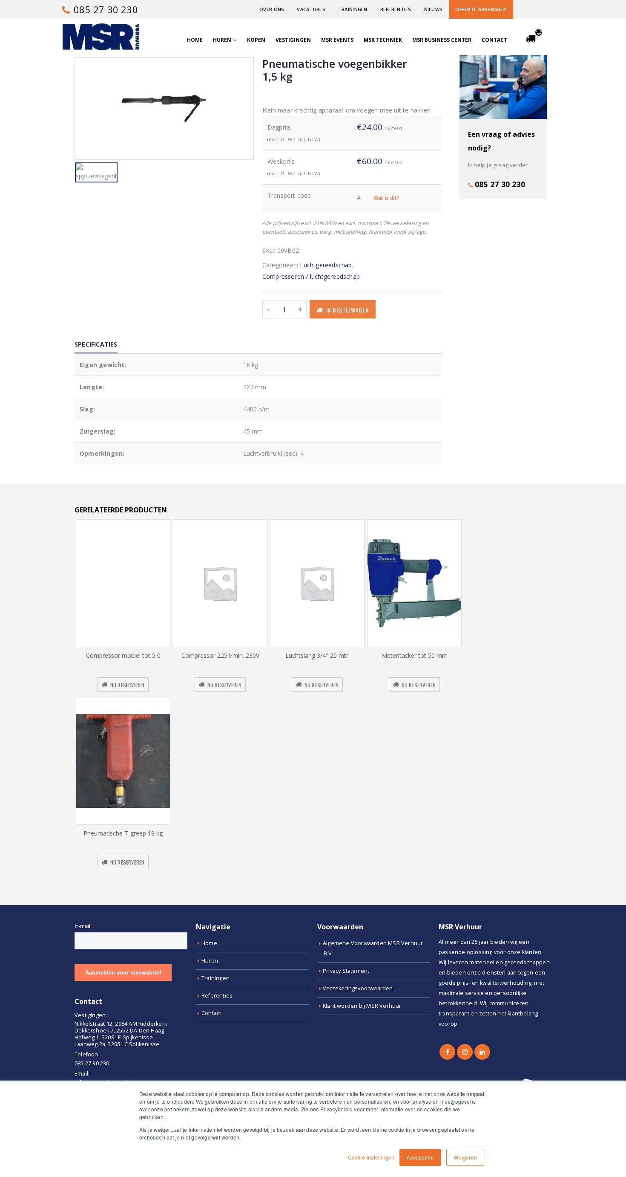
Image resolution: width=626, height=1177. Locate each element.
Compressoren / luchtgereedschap (311, 276)
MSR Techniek (383, 39)
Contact (494, 39)
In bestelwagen (347, 309)
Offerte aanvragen (481, 9)
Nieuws (433, 9)
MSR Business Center (441, 39)
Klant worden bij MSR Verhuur (362, 1005)
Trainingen (353, 9)
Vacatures (311, 9)
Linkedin (482, 1052)
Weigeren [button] (465, 1157)
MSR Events (337, 39)
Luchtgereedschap (326, 265)
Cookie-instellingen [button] (371, 1157)
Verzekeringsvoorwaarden (358, 988)
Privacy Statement (346, 971)
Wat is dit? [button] (386, 198)
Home (195, 39)
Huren (222, 39)
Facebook (447, 1052)
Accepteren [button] (420, 1157)
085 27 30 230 (104, 9)
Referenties (395, 9)
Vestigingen (293, 39)
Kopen (256, 39)
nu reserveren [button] (127, 685)
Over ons (271, 9)
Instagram (465, 1052)
